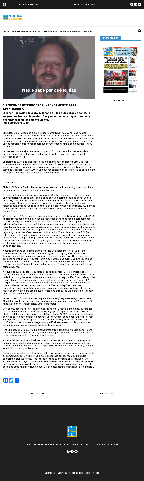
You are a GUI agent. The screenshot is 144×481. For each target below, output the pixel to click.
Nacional (75, 31)
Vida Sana (86, 31)
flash (38, 31)
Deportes (9, 31)
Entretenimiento (24, 31)
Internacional (50, 31)
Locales (64, 31)
